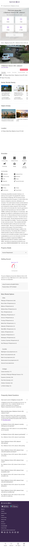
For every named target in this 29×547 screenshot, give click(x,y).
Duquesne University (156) (7, 377)
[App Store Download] (5, 507)
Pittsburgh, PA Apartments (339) (8, 300)
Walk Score (14, 262)
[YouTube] (12, 532)
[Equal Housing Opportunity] (2, 532)
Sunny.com (3, 523)
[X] (10, 532)
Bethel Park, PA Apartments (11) (8, 323)
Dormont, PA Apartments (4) (7, 317)
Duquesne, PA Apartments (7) (7, 334)
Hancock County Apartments (7, 363)
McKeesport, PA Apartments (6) (8, 337)
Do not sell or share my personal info (8, 530)
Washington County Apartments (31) (9, 351)
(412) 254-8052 (4, 67)
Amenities (14, 72)
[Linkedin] (4, 532)
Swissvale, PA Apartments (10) (8, 326)
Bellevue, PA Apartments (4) (7, 306)
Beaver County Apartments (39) (8, 354)
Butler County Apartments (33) (8, 357)
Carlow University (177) (6, 371)
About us (3, 509)
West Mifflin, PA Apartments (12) (8, 329)
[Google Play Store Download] (14, 507)
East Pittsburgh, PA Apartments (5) (9, 343)
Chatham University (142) (7, 383)
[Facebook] (7, 532)
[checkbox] (8, 20)
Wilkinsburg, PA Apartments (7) (8, 314)
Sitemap (2, 521)
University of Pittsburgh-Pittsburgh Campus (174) (12, 374)
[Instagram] (15, 532)
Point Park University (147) (7, 380)
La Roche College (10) (6, 386)
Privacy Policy (3, 517)
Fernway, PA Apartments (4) (7, 320)
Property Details (21, 72)
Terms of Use (3, 519)
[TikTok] (18, 532)
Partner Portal (3, 527)
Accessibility (3, 525)
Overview (3, 72)
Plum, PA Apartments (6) (6, 312)
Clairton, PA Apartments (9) (7, 332)
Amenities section (7, 420)
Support (2, 515)
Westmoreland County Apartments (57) (10, 360)
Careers (2, 511)
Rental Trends (3, 513)
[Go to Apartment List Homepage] (14, 2)
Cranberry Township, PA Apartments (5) (10, 340)
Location (9, 72)
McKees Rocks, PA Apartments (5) (8, 309)
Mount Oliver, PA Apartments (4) (8, 303)
